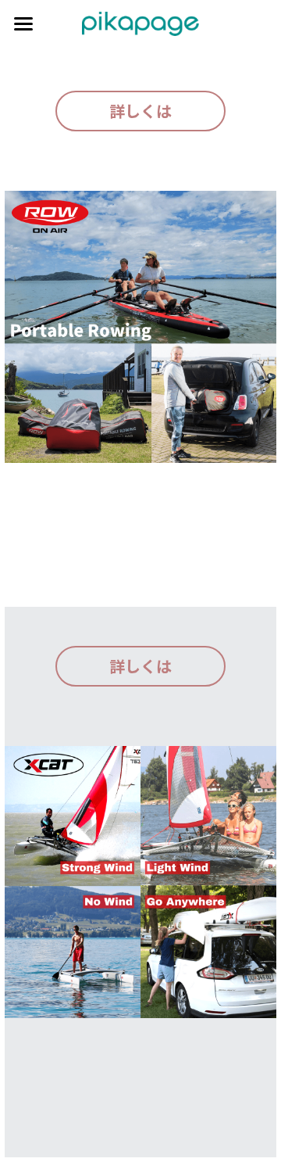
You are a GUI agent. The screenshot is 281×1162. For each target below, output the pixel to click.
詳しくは (140, 110)
